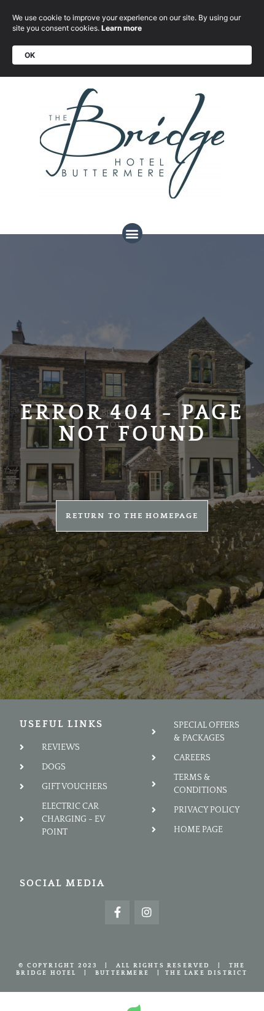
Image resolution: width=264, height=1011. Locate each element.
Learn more (121, 28)
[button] (132, 233)
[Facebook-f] (117, 912)
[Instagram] (146, 912)
